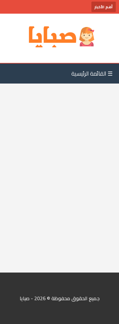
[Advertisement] (59, 193)
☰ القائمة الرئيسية (92, 73)
